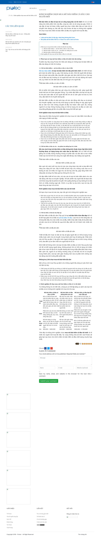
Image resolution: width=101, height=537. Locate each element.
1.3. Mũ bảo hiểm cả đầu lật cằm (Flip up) (52, 52)
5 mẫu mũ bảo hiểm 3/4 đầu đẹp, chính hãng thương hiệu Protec (58, 37)
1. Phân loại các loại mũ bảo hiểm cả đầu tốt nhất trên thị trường (56, 47)
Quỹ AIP (9, 519)
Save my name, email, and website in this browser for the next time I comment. (65, 375)
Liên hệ (24, 2)
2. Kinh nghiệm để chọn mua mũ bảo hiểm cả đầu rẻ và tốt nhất (55, 54)
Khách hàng (10, 522)
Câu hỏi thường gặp (42, 519)
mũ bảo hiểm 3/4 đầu (65, 217)
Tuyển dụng (10, 527)
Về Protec (9, 513)
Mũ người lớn (34, 8)
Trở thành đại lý (41, 516)
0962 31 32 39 (17, 2)
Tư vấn (10, 15)
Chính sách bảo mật (42, 522)
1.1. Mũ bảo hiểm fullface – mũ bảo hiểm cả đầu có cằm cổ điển (58, 48)
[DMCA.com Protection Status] (41, 524)
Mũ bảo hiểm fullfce (45, 71)
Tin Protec (9, 524)
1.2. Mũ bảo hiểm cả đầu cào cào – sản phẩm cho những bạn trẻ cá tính (59, 50)
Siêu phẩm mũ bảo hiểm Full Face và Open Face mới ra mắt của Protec (60, 39)
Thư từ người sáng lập (12, 516)
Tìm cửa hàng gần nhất (42, 513)
